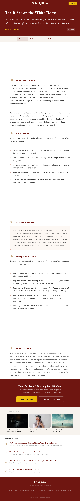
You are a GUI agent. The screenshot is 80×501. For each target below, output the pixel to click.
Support (33, 490)
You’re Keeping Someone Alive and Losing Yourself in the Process (33, 443)
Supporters (41, 490)
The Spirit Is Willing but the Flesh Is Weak (24, 452)
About (16, 490)
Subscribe (50, 490)
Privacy (63, 490)
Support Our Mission (27, 399)
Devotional (22, 39)
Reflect (33, 39)
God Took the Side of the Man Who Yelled (24, 470)
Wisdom (58, 39)
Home (10, 490)
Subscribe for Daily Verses (51, 399)
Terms (69, 490)
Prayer (41, 39)
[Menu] (5, 3)
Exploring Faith (24, 490)
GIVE (73, 3)
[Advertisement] (40, 60)
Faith (50, 39)
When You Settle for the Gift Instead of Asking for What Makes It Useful (35, 461)
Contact (57, 490)
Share (72, 29)
